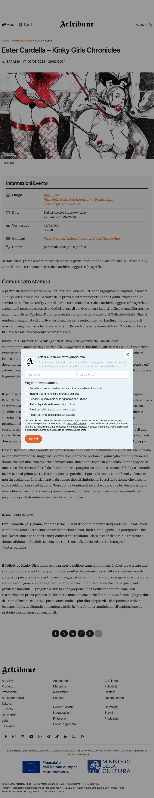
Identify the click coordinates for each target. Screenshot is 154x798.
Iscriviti (33, 438)
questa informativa (99, 426)
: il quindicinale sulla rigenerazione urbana (58, 399)
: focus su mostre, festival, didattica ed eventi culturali (66, 388)
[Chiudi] (127, 354)
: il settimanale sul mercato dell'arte (54, 393)
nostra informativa (76, 423)
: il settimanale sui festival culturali (52, 414)
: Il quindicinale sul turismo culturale (52, 409)
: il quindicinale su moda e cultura (52, 404)
